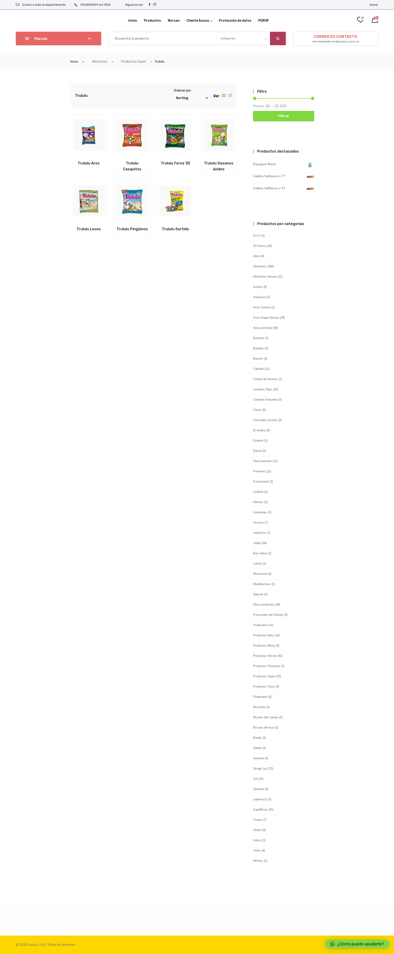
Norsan (174, 21)
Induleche (259, 533)
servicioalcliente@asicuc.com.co (335, 38)
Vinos (257, 850)
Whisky (258, 860)
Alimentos (99, 62)
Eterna (257, 451)
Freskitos (259, 471)
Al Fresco (259, 246)
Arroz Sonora (261, 307)
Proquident (260, 696)
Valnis (257, 840)
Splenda (258, 789)
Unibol (257, 830)
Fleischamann (262, 461)
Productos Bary (263, 635)
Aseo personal (262, 328)
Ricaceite (259, 707)
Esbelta (258, 440)
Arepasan (259, 297)
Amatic (257, 287)
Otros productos (263, 604)
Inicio (132, 21)
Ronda (257, 737)
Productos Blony (264, 645)
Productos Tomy (264, 686)
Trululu (257, 819)
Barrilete (258, 338)
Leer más (78, 162)
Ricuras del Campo (265, 717)
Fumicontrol (261, 481)
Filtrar (283, 116)
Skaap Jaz (260, 768)
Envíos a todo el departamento (44, 4)
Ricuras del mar (263, 727)
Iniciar (374, 4)
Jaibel (257, 543)
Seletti (257, 748)
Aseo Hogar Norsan (266, 317)
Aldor (256, 256)
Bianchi (258, 358)
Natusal (258, 594)
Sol (255, 778)
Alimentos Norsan (265, 276)
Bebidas (258, 348)
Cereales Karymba (265, 399)
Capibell (258, 369)
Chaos (257, 410)
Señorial (258, 758)
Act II (256, 235)
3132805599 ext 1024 (95, 4)
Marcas (40, 38)
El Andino (259, 430)
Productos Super (133, 62)
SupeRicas (260, 809)
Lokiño (257, 563)
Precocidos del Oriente (268, 614)
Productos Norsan (265, 655)
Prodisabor (260, 625)
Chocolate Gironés (265, 420)
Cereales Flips (262, 389)
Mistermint (260, 573)
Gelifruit (258, 492)
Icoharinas (260, 512)
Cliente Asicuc (198, 21)
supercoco (260, 799)
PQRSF (263, 21)
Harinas (258, 502)
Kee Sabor (260, 553)
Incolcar (258, 522)
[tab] (224, 95)
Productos (152, 21)
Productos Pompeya (266, 666)
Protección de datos (235, 21)
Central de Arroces (265, 379)
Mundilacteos (262, 584)
